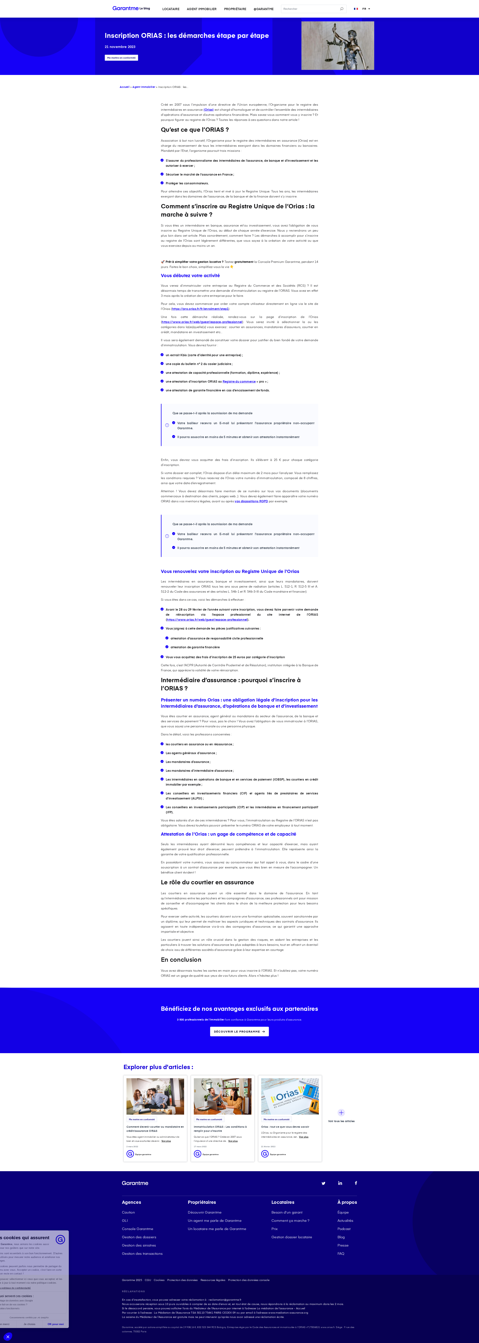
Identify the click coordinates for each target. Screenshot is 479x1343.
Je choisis (43, 1324)
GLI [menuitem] (125, 1220)
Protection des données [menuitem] (182, 1280)
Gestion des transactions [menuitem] (142, 1253)
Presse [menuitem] (343, 1245)
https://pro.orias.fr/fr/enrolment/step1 (200, 309)
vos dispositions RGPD (251, 501)
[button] (7, 1336)
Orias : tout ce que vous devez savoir (285, 1126)
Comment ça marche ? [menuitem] (290, 1220)
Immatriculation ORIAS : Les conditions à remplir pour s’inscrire (220, 1129)
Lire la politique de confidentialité (25, 1288)
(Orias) (209, 109)
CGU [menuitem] (148, 1280)
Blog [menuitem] (341, 1237)
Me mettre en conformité (121, 57)
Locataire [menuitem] (170, 9)
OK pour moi (69, 1324)
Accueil (124, 87)
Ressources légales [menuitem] (213, 1280)
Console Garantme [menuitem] (137, 1228)
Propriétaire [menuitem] (235, 9)
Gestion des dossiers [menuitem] (139, 1237)
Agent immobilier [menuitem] (202, 9)
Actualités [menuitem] (345, 1220)
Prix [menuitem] (274, 1228)
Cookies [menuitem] (159, 1280)
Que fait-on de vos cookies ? (25, 1304)
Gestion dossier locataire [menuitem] (291, 1237)
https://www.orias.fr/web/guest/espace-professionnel (202, 322)
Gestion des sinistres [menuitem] (139, 1245)
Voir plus (166, 1140)
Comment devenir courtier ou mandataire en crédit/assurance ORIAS (155, 1129)
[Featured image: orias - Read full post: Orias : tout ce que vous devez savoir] (290, 1096)
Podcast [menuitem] (344, 1228)
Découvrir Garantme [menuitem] (205, 1212)
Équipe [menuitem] (343, 1212)
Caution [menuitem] (128, 1212)
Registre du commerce (239, 381)
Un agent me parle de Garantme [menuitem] (215, 1220)
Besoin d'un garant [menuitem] (286, 1212)
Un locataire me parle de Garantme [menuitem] (217, 1228)
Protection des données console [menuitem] (248, 1280)
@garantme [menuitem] (264, 9)
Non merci (17, 1324)
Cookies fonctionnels (21, 1308)
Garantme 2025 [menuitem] (132, 1280)
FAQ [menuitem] (341, 1253)
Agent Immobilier (143, 87)
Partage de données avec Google (28, 1300)
